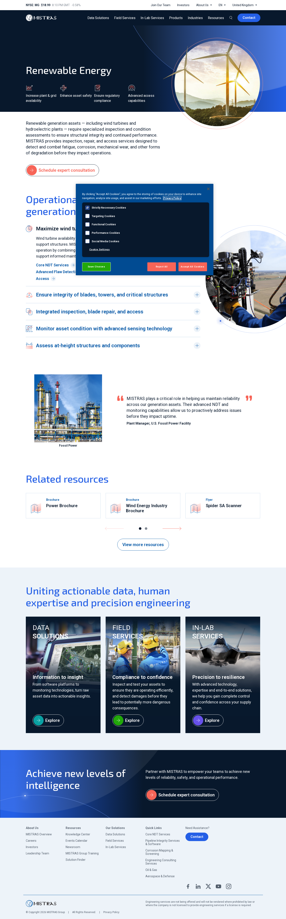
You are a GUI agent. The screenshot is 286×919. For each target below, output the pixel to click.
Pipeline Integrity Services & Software (162, 842)
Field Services (115, 840)
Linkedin (198, 886)
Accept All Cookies (192, 266)
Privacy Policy (111, 912)
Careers (31, 840)
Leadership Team (37, 853)
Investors (32, 847)
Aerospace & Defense (160, 876)
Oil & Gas (151, 870)
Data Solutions (115, 834)
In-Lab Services (116, 847)
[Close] (208, 189)
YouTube (218, 886)
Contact (197, 837)
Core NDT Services (52, 265)
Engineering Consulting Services (160, 861)
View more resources (143, 544)
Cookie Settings (99, 249)
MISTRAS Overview (39, 834)
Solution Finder (76, 859)
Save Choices (96, 266)
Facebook (188, 886)
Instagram (228, 886)
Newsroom (73, 847)
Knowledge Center (78, 834)
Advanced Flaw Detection (58, 272)
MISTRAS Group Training (82, 853)
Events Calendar (76, 840)
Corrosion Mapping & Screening (159, 852)
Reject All (162, 266)
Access (42, 278)
